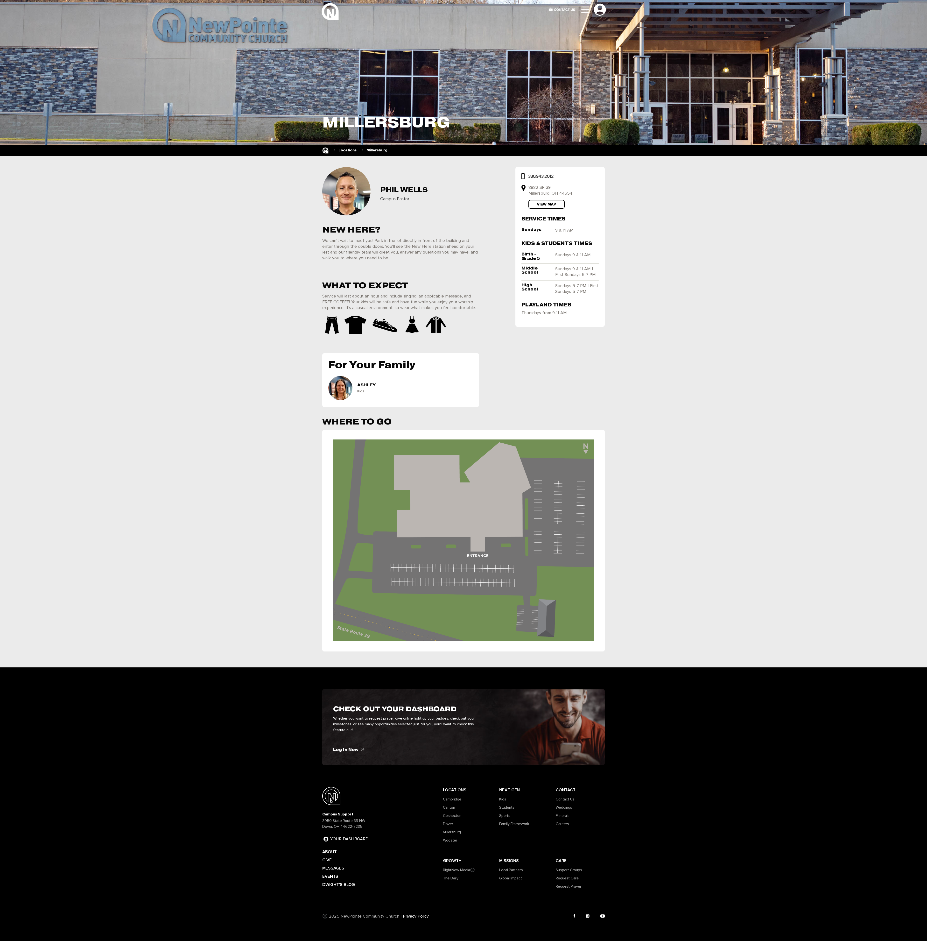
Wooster (450, 840)
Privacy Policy (416, 916)
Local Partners (511, 870)
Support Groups (569, 870)
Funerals (562, 816)
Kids (502, 799)
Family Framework (514, 824)
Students (506, 807)
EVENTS (330, 876)
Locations (454, 789)
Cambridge (452, 799)
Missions (509, 860)
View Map (546, 204)
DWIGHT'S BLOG (338, 884)
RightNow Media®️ (459, 870)
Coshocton (452, 816)
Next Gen (509, 789)
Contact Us (565, 799)
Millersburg (452, 832)
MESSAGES (333, 868)
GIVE (327, 860)
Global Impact (510, 878)
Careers (562, 824)
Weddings (564, 807)
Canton (449, 807)
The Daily (450, 878)
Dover (448, 824)
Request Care (567, 878)
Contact (566, 789)
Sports (504, 816)
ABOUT (329, 851)
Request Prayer (568, 886)
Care (561, 860)
